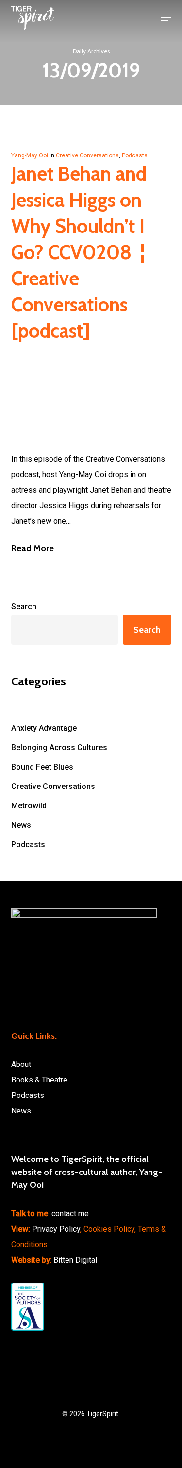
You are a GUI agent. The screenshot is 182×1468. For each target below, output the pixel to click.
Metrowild (29, 805)
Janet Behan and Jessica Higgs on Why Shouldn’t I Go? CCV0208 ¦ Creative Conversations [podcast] (79, 252)
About (21, 1064)
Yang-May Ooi (29, 155)
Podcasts (135, 155)
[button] (166, 18)
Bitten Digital (75, 1260)
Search (23, 606)
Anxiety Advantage (44, 728)
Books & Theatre (39, 1079)
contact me (70, 1213)
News (21, 825)
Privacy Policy (56, 1229)
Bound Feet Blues (42, 767)
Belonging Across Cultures (59, 747)
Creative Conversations (87, 155)
